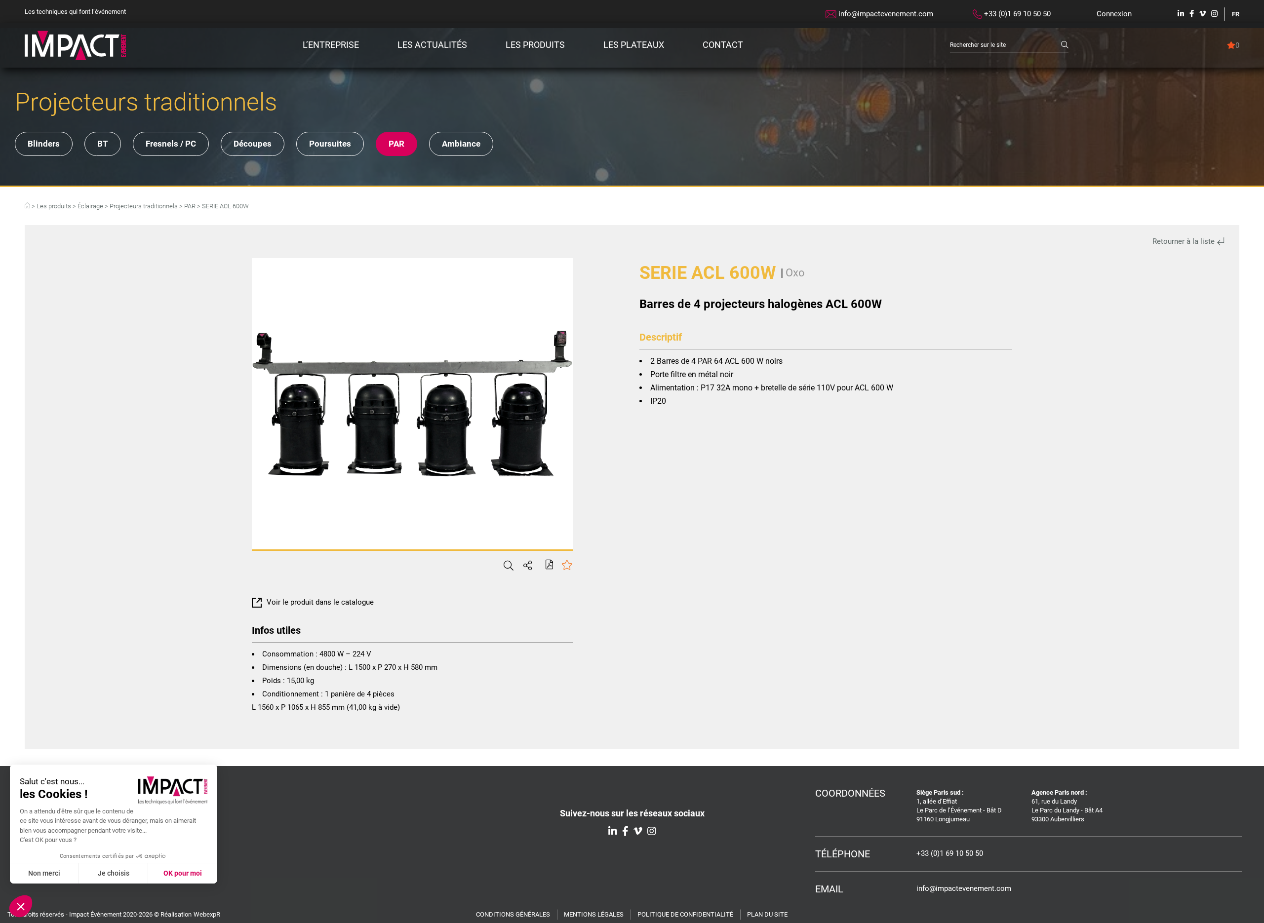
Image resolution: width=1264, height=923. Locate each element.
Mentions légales (594, 914)
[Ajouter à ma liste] (567, 566)
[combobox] (1005, 45)
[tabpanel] (412, 403)
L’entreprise (331, 44)
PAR (396, 144)
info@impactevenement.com (884, 13)
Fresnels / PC (171, 144)
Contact (723, 44)
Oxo (795, 273)
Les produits (535, 44)
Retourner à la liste (1184, 241)
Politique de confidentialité (685, 914)
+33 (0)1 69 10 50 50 (1016, 13)
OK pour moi (182, 873)
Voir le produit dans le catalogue (320, 602)
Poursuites (330, 144)
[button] (21, 906)
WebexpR (207, 914)
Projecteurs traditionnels (144, 206)
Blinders (44, 144)
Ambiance (461, 144)
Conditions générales (513, 914)
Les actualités (432, 44)
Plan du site (767, 914)
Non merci (44, 873)
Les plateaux (633, 44)
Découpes (253, 144)
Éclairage (90, 206)
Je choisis (113, 873)
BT (102, 144)
